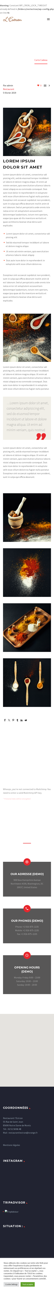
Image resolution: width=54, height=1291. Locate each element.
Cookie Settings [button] (11, 1284)
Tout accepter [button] (27, 1284)
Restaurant (8, 89)
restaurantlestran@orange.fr (23, 1132)
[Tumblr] (17, 720)
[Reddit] (26, 720)
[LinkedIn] (21, 720)
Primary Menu (48, 19)
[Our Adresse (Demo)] (27, 876)
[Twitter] (9, 720)
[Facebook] (5, 720)
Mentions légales (11, 1145)
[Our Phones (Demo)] (27, 923)
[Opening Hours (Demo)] (27, 971)
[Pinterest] (13, 720)
